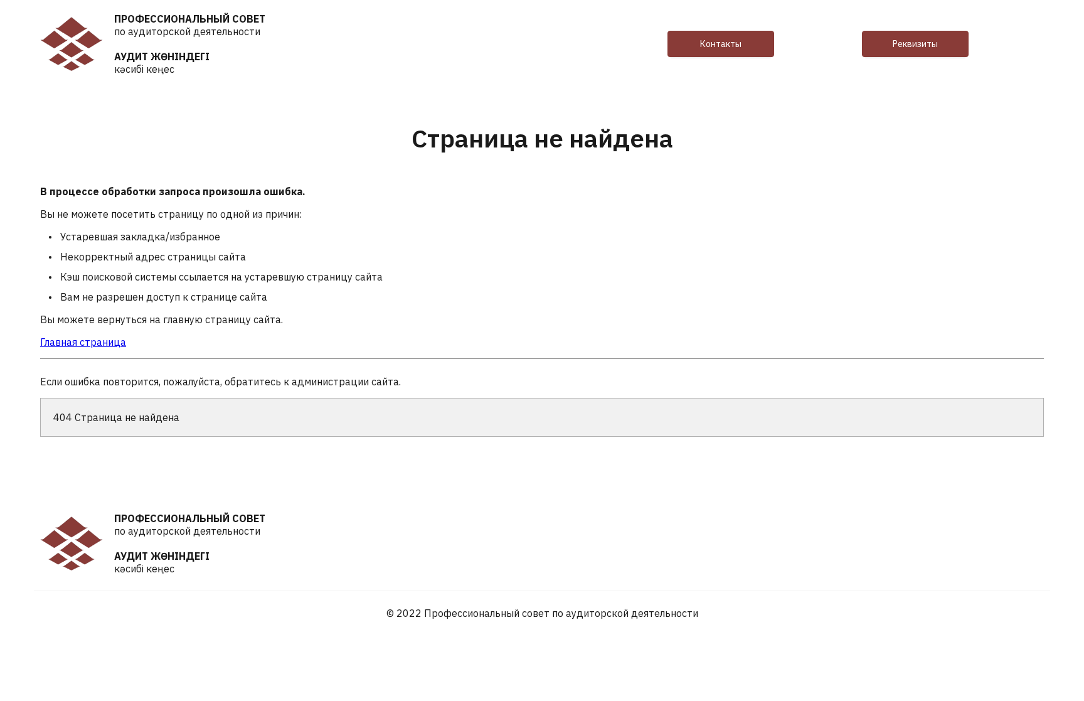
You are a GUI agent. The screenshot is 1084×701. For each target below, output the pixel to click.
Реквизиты (915, 44)
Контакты (720, 44)
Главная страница (83, 342)
